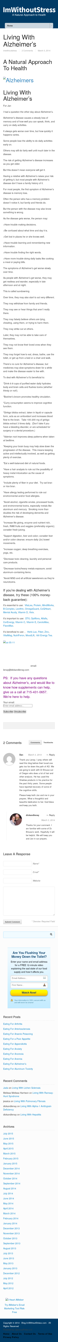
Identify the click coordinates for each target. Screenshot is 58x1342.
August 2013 (9, 1248)
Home (6, 1333)
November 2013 (11, 1233)
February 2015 (10, 1158)
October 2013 (10, 1238)
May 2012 (8, 1283)
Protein (37, 605)
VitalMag (7, 635)
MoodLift (30, 635)
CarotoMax (43, 622)
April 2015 (8, 1148)
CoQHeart (45, 608)
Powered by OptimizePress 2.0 (17, 1329)
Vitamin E (31, 622)
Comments (35, 742)
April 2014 (8, 1208)
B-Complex (9, 608)
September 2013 (11, 1243)
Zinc (46, 631)
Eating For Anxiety (12, 1048)
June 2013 (8, 1258)
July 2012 (8, 1278)
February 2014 (10, 1218)
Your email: (9, 702)
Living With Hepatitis (30, 1114)
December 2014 (11, 1168)
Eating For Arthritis (12, 1023)
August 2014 (9, 1188)
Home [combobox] (10, 25)
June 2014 (8, 1198)
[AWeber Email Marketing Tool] (14, 1299)
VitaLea (28, 605)
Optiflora (35, 618)
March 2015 (9, 1153)
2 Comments (27, 50)
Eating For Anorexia (13, 1053)
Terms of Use (45, 1333)
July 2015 (8, 1133)
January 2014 (10, 1223)
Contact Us (30, 1333)
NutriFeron (18, 635)
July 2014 (8, 1193)
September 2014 (11, 1183)
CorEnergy (8, 622)
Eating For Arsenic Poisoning (18, 1033)
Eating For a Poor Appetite (16, 1038)
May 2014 (8, 1203)
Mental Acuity (10, 612)
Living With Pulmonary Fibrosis (29, 1101)
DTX (27, 618)
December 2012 (11, 1273)
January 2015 (10, 1163)
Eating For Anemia (12, 1058)
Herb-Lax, (32, 631)
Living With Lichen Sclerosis (26, 1087)
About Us (17, 1333)
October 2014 (10, 1178)
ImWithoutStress (29, 9)
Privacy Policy (11, 1337)
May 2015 (8, 1143)
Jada (5, 1087)
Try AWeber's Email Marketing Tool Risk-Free (14, 1308)
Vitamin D (23, 612)
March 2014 (9, 1213)
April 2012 (8, 1288)
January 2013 (10, 1268)
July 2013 (8, 1253)
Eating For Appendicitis (15, 1043)
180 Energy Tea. (44, 635)
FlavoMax (8, 625)
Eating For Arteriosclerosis (16, 1028)
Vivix (31, 612)
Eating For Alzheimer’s (14, 1063)
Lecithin (20, 608)
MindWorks (48, 605)
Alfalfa (44, 618)
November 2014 (11, 1173)
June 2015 (8, 1138)
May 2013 (8, 1263)
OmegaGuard (32, 608)
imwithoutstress (10, 50)
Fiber (40, 631)
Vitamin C (20, 622)
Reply (51, 754)
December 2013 (11, 1228)
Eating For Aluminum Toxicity (18, 1068)
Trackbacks (48, 742)
